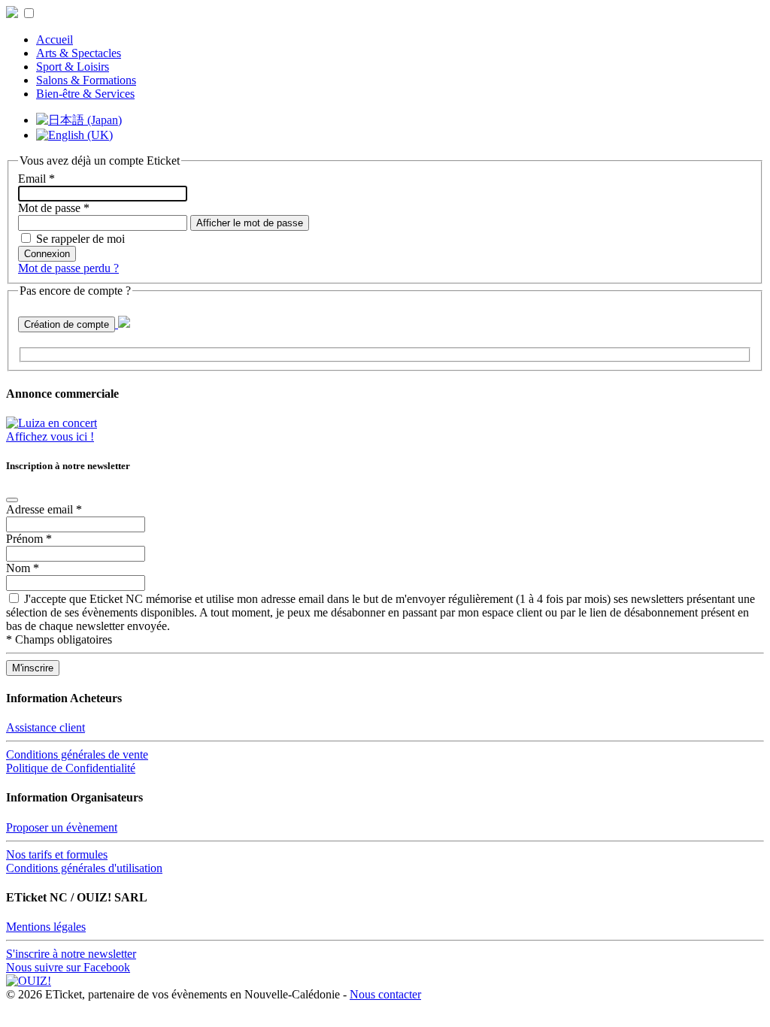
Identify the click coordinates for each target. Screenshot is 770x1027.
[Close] (12, 500)
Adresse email (44, 509)
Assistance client (45, 727)
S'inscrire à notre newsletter (71, 953)
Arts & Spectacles (78, 53)
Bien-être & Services (85, 93)
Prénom (29, 538)
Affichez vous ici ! (50, 436)
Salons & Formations (86, 80)
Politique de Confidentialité (70, 768)
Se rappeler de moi (80, 238)
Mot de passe (53, 207)
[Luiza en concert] (51, 423)
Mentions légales (46, 926)
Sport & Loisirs (72, 66)
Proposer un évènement (61, 827)
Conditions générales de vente (77, 754)
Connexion (47, 253)
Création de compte (66, 324)
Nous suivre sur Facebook (68, 967)
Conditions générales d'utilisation (84, 868)
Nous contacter (385, 994)
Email (36, 178)
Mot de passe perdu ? (68, 268)
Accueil (54, 39)
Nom (22, 568)
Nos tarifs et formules (57, 854)
